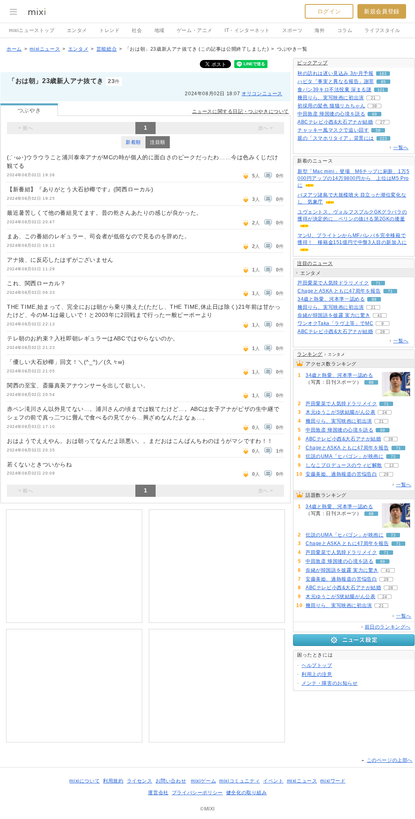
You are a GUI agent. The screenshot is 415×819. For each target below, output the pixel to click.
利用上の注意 (317, 674)
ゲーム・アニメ (194, 30)
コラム (345, 30)
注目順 (157, 142)
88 (374, 299)
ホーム (14, 49)
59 (378, 130)
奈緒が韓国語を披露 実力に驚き (333, 315)
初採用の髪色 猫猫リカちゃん (331, 106)
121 (381, 90)
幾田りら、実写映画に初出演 (330, 98)
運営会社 (158, 792)
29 (386, 474)
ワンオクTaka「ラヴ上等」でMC (335, 323)
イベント (273, 781)
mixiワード (332, 781)
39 (374, 106)
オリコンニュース (262, 93)
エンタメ (77, 30)
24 (384, 412)
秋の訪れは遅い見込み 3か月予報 (335, 73)
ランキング (310, 354)
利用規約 (113, 781)
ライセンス (139, 781)
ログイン (329, 11)
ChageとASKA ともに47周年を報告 (339, 291)
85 (383, 81)
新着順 (133, 142)
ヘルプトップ (317, 665)
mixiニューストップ (32, 30)
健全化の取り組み (246, 792)
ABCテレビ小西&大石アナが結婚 (335, 122)
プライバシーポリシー (197, 792)
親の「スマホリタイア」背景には (335, 138)
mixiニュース (45, 49)
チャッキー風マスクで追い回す (333, 130)
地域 (159, 30)
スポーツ (292, 30)
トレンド (109, 30)
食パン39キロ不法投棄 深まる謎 (334, 89)
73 (393, 456)
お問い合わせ (171, 781)
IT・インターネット (247, 30)
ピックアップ (312, 63)
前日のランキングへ (388, 627)
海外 (319, 30)
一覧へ (401, 147)
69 (374, 114)
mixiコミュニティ (239, 781)
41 (379, 315)
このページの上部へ (390, 760)
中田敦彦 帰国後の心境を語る (331, 114)
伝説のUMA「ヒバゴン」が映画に (345, 456)
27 (382, 122)
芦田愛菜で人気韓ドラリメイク (333, 283)
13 (391, 465)
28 (382, 331)
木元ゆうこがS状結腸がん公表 (340, 412)
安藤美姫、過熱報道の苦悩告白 (341, 474)
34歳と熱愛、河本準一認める (331, 299)
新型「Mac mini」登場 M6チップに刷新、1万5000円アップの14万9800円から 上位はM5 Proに (353, 178)
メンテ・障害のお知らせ (330, 683)
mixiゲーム (203, 781)
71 (378, 283)
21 (373, 98)
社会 (137, 30)
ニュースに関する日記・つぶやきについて (240, 111)
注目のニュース (315, 263)
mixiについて (84, 781)
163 (383, 73)
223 (383, 138)
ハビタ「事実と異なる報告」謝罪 (335, 81)
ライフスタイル (382, 30)
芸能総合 (106, 49)
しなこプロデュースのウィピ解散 (344, 465)
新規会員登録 (382, 11)
